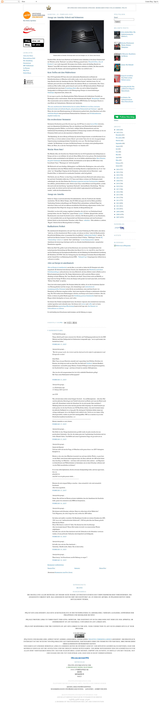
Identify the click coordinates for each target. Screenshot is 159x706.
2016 (118, 192)
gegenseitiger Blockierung (66, 306)
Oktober (118, 140)
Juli (117, 149)
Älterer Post (102, 568)
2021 (118, 178)
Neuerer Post (51, 568)
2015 (118, 195)
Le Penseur (26, 68)
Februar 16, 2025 (59, 503)
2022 (118, 175)
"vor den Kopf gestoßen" (87, 240)
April (117, 157)
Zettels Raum (27, 73)
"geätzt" (81, 213)
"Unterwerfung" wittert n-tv (56, 240)
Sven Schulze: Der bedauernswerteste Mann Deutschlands (126, 99)
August (118, 146)
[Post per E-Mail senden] (65, 322)
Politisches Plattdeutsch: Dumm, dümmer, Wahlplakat (127, 45)
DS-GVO (79, 588)
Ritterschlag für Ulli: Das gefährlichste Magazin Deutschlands (127, 89)
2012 (118, 203)
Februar (118, 163)
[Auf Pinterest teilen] (76, 323)
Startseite (77, 568)
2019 (118, 183)
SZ (101, 237)
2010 (118, 209)
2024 (118, 169)
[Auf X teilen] (72, 323)
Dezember (119, 135)
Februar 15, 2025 (59, 344)
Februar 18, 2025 (59, 549)
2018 (118, 186)
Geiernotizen (27, 63)
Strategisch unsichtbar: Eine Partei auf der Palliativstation (126, 78)
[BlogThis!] (70, 323)
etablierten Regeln (53, 113)
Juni (117, 152)
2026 (118, 130)
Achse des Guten (28, 56)
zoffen (90, 304)
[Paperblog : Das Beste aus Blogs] (119, 229)
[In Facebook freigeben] (74, 323)
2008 (118, 214)
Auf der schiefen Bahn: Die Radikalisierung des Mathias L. (128, 34)
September (119, 143)
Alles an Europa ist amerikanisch (57, 267)
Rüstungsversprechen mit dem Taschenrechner (84, 181)
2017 (118, 189)
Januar (118, 166)
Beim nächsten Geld (29, 58)
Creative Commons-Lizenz (99, 639)
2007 (118, 217)
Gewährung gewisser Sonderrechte (84, 296)
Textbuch (89, 363)
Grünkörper (51, 92)
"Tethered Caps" (82, 257)
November (119, 138)
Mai (117, 155)
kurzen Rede (94, 124)
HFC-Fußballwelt (28, 66)
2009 (118, 212)
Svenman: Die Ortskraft (126, 65)
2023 (118, 172)
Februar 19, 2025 (59, 560)
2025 (118, 132)
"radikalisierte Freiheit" (91, 235)
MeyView (26, 70)
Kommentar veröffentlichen (56, 565)
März (117, 160)
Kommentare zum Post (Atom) (63, 572)
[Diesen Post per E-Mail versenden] (68, 323)
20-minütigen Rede (70, 88)
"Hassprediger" (95, 98)
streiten (83, 304)
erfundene (87, 220)
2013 (118, 200)
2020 (118, 181)
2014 (118, 197)
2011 (118, 206)
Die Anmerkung (28, 61)
